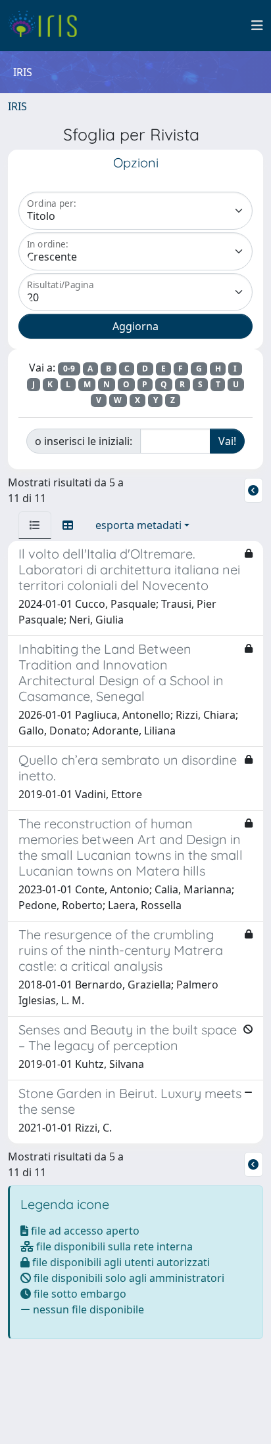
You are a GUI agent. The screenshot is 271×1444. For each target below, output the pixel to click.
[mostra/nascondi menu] (257, 25)
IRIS (17, 106)
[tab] (34, 525)
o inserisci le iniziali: (83, 441)
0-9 (69, 368)
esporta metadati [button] (138, 525)
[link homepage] (47, 25)
